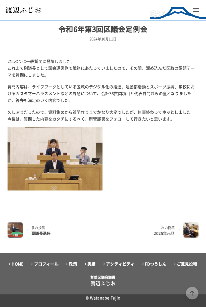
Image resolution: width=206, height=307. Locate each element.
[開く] (196, 10)
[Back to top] (192, 293)
